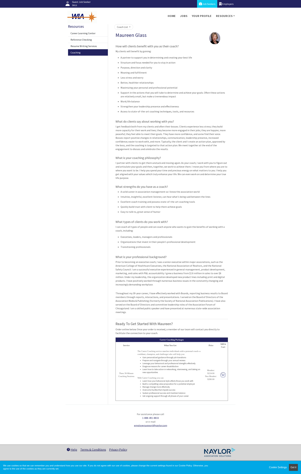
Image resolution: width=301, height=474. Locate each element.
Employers (228, 3)
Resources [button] (224, 16)
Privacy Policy (118, 449)
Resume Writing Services (84, 46)
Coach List (123, 27)
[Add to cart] (223, 375)
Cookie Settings (278, 467)
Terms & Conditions (93, 449)
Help (74, 449)
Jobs (183, 16)
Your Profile (202, 16)
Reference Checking (81, 39)
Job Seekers (208, 3)
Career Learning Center (83, 33)
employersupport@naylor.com (150, 425)
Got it (293, 467)
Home (172, 16)
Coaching (76, 52)
